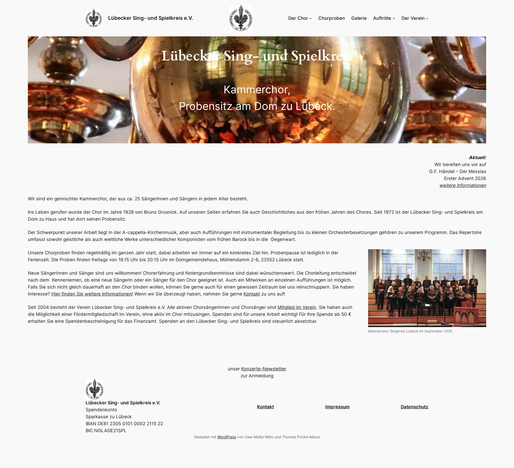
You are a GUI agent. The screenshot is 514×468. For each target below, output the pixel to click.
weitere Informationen (462, 185)
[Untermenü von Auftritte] (393, 18)
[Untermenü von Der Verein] (427, 18)
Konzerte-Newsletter (263, 368)
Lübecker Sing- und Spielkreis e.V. (150, 18)
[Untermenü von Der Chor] (310, 18)
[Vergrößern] (479, 256)
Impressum (337, 406)
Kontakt (252, 294)
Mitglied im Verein (297, 307)
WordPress (226, 437)
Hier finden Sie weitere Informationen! (92, 294)
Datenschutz (414, 406)
